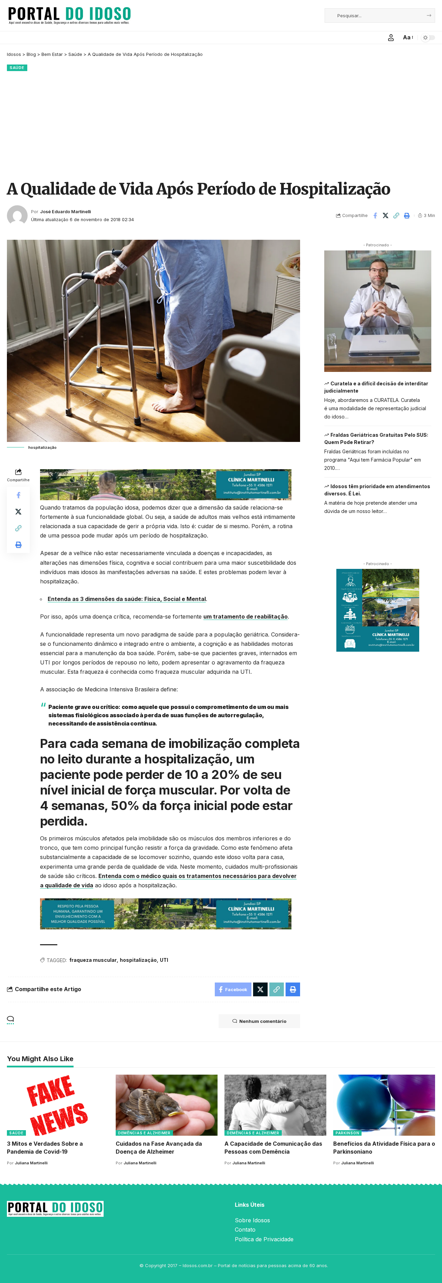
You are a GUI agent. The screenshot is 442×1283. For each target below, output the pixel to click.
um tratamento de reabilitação (245, 616)
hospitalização (138, 960)
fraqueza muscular (93, 960)
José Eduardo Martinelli (65, 211)
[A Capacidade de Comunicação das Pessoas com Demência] (275, 1105)
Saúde (17, 67)
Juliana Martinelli (31, 1163)
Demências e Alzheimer (144, 1133)
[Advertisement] (221, 124)
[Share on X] (386, 215)
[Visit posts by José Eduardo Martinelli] (17, 215)
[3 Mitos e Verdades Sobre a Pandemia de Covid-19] (58, 1105)
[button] (390, 37)
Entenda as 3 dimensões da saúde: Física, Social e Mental (127, 598)
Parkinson (347, 1133)
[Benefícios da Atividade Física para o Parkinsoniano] (384, 1105)
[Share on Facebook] (375, 215)
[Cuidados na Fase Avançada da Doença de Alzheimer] (167, 1105)
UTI (164, 960)
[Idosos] (69, 15)
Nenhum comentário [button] (262, 1021)
